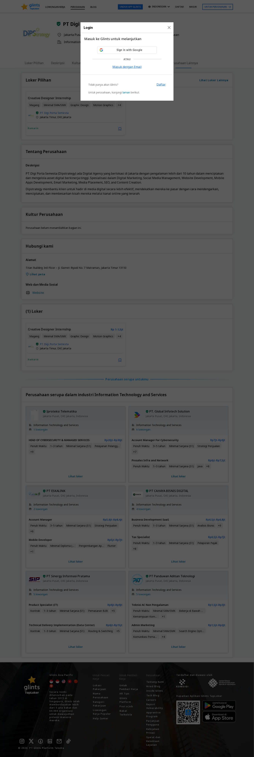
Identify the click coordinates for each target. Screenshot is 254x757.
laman (126, 92)
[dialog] (127, 61)
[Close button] (169, 27)
